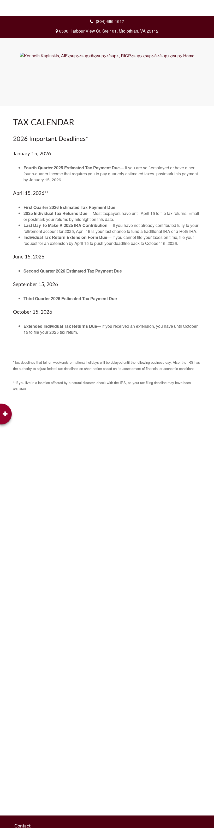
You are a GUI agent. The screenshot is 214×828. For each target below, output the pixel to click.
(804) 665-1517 (110, 21)
